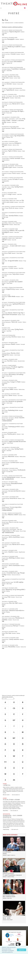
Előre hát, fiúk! (13, 603)
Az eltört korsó (14, 462)
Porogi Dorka (4, 383)
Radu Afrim (9, 898)
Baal (9, 253)
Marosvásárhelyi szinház (9, 895)
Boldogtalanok (11, 477)
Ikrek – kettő (6, 918)
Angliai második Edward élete (17, 441)
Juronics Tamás (17, 78)
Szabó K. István (10, 855)
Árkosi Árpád (9, 919)
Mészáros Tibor (9, 137)
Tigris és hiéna (12, 151)
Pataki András (18, 97)
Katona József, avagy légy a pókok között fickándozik (13, 313)
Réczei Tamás (9, 376)
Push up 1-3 (16, 626)
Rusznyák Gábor (9, 471)
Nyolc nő (11, 208)
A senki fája (6, 785)
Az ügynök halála (13, 261)
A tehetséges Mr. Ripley (17, 111)
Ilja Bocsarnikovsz (6, 160)
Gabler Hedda (11, 296)
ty (5, 762)
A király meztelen (14, 639)
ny (14, 738)
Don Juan (9, 633)
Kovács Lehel (20, 84)
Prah (9, 597)
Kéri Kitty (21, 208)
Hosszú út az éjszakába (15, 401)
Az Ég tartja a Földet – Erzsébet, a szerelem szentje (13, 120)
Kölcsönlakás (18, 61)
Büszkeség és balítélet (14, 46)
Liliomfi (4, 240)
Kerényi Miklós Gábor (10, 368)
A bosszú (13, 54)
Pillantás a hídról (13, 514)
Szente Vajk (4, 105)
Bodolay (8, 591)
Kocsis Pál (14, 239)
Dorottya (14, 337)
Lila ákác (9, 84)
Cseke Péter (4, 33)
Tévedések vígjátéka (17, 367)
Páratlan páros (11, 434)
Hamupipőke (11, 39)
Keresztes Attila (15, 574)
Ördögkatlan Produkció (8, 873)
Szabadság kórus (13, 410)
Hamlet (13, 344)
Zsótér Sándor (19, 253)
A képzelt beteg (10, 289)
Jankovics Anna (16, 145)
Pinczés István (19, 597)
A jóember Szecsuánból (15, 282)
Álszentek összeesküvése (16, 610)
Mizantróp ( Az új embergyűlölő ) (15, 589)
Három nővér (16, 104)
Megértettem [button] (21, 949)
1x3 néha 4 (16, 179)
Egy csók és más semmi (13, 201)
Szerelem (10, 361)
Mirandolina (11, 647)
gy (14, 720)
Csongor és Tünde (15, 382)
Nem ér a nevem (13, 522)
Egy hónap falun (19, 136)
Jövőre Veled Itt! (19, 418)
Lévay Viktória (22, 90)
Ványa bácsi (15, 274)
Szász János (4, 275)
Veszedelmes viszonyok (18, 69)
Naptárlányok (10, 90)
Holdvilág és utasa (14, 558)
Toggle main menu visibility (1, 8)
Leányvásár (5, 78)
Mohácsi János (17, 224)
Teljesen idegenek (14, 32)
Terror (14, 173)
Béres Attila (4, 492)
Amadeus (11, 552)
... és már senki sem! (15, 246)
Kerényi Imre (23, 646)
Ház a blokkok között (9, 896)
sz (14, 756)
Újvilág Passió (19, 187)
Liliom (10, 395)
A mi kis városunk (14, 158)
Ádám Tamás (9, 583)
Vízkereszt (14, 322)
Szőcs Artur (21, 202)
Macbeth (13, 128)
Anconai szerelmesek (14, 491)
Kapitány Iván (9, 63)
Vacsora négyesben (15, 507)
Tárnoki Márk (9, 70)
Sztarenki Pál (4, 247)
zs (14, 780)
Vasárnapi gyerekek (14, 426)
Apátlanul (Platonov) (18, 304)
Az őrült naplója (18, 582)
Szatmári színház (7, 852)
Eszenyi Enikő (20, 167)
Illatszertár (5, 224)
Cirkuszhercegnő (7, 167)
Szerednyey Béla (5, 181)
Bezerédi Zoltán (21, 361)
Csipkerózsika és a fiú (8, 531)
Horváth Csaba (5, 217)
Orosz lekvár (13, 498)
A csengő (9, 194)
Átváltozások (21, 470)
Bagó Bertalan (22, 552)
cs (14, 708)
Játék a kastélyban (14, 537)
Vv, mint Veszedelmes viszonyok (12, 875)
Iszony (5, 853)
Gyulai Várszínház (7, 916)
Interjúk (5, 784)
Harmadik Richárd (16, 483)
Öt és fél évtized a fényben (11, 799)
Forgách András (5, 464)
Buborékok (11, 456)
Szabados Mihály (10, 876)
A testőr (10, 268)
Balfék (11, 389)
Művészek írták (6, 814)
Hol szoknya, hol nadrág (16, 374)
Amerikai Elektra (13, 215)
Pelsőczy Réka (5, 48)
